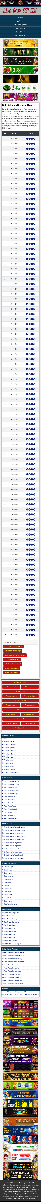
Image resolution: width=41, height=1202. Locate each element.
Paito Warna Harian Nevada (13, 980)
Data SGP (34, 1187)
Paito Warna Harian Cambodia (14, 962)
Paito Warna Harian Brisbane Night (15, 655)
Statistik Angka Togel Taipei (13, 852)
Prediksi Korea (8, 760)
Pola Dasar (21, 710)
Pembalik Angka (12, 714)
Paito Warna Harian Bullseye (13, 965)
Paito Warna (20, 28)
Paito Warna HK (19, 1185)
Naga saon (20, 992)
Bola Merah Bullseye (10, 925)
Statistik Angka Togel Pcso (13, 843)
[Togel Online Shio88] (20, 1166)
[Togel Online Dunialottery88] (20, 1121)
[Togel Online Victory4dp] (20, 1023)
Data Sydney (8, 873)
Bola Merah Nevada (10, 941)
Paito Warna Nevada (10, 809)
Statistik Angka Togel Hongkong (14, 830)
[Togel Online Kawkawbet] (20, 1032)
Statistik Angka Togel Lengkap (14, 858)
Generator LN (12, 687)
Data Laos (7, 888)
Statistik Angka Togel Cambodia (14, 836)
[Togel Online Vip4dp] (20, 1112)
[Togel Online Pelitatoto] (20, 88)
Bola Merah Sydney (10, 919)
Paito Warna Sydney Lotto (18, 1198)
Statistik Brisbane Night (12, 668)
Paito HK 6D (20, 32)
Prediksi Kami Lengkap (11, 772)
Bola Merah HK (9, 916)
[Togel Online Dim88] (20, 52)
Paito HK (4, 739)
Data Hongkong (9, 870)
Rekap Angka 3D (30, 696)
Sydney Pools (32, 1191)
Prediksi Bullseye (9, 754)
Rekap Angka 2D (21, 700)
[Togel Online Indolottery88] (20, 1139)
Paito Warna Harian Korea (12, 971)
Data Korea (7, 885)
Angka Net (11, 1185)
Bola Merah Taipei (10, 937)
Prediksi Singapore (10, 741)
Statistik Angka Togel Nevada (13, 855)
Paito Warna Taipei (10, 806)
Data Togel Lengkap (10, 904)
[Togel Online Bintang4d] (20, 1059)
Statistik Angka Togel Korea (13, 846)
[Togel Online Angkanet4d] (20, 1148)
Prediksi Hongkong (10, 744)
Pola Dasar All (30, 705)
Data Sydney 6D (9, 901)
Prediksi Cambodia (10, 751)
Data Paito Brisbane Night (12, 659)
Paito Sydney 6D (20, 35)
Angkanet (25, 1191)
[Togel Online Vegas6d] (20, 1041)
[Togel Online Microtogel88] (20, 1005)
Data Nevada (8, 895)
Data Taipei (7, 891)
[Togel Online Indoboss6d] (20, 1014)
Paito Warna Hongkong (11, 784)
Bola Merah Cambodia (11, 922)
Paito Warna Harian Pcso (12, 968)
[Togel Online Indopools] (20, 1157)
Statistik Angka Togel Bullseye (14, 839)
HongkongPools (20, 1194)
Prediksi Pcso (8, 757)
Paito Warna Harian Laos (12, 974)
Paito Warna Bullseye (11, 793)
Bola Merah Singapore (11, 913)
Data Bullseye (8, 879)
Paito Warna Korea (10, 800)
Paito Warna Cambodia (11, 790)
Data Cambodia (9, 876)
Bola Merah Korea (10, 931)
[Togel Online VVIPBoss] (20, 43)
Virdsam (4, 992)
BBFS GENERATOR (21, 682)
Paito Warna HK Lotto (12, 1196)
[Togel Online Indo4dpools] (20, 1095)
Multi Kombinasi (30, 714)
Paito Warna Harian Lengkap (13, 983)
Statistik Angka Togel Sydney (13, 833)
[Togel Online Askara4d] (20, 1050)
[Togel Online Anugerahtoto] (20, 1130)
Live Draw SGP (17, 1191)
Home (20, 18)
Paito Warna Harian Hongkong (14, 955)
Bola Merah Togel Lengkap (13, 944)
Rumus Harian (30, 687)
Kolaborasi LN (30, 723)
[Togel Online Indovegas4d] (20, 1175)
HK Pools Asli (30, 1198)
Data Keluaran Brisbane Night (17, 105)
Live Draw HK (20, 21)
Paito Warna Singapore (11, 781)
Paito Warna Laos (10, 803)
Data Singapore (9, 867)
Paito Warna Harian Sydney (13, 959)
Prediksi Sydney (9, 748)
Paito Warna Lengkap (11, 818)
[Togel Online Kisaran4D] (20, 70)
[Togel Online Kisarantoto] (20, 79)
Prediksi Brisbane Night (12, 672)
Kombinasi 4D (12, 723)
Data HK (28, 1187)
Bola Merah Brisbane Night (13, 664)
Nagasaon (11, 992)
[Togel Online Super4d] (20, 61)
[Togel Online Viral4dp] (20, 97)
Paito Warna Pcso (10, 797)
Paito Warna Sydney (10, 787)
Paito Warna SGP (21, 1187)
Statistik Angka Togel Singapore (14, 827)
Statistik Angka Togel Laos (13, 849)
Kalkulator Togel (21, 728)
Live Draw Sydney (20, 25)
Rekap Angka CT (12, 696)
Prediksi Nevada (9, 769)
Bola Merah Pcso (9, 928)
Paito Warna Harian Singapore (14, 952)
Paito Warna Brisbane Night (13, 650)
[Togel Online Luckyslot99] (20, 1104)
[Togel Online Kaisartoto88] (20, 1086)
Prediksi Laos (8, 763)
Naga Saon (35, 1185)
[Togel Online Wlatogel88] (20, 1068)
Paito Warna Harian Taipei (12, 977)
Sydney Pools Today (20, 994)
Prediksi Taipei (9, 766)
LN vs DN (21, 719)
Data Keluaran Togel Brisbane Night (25, 109)
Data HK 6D (7, 898)
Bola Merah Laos (9, 934)
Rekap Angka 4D (12, 705)
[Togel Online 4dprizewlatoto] (20, 1077)
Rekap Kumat (21, 691)
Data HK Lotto (24, 1196)
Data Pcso (7, 882)
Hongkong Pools (33, 994)
